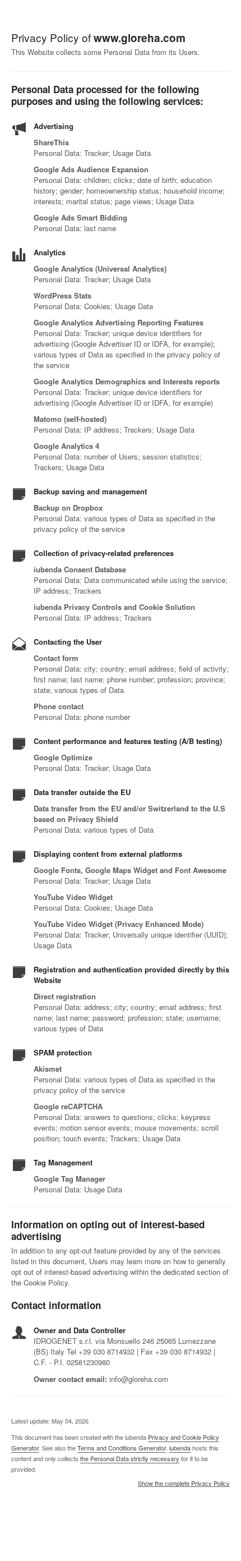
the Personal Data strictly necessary (129, 1458)
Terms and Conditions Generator (121, 1447)
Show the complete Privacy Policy (184, 1483)
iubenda (180, 1447)
